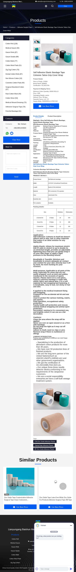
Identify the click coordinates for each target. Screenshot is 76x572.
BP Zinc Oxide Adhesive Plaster (44, 449)
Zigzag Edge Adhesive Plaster (44, 445)
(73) (16, 102)
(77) (11, 61)
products (12, 27)
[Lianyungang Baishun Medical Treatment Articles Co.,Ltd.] (14, 6)
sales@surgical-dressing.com (46, 1)
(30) (12, 48)
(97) (11, 52)
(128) (12, 43)
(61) (13, 111)
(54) (12, 98)
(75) (12, 70)
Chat (65, 6)
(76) (15, 107)
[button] (13, 486)
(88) (12, 57)
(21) (13, 65)
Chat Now (16, 140)
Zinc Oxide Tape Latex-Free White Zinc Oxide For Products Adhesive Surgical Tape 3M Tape (20, 499)
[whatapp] (7, 133)
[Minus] (71, 525)
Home (5, 27)
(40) (15, 83)
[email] (11, 133)
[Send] (71, 569)
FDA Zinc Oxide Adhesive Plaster (45, 441)
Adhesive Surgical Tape (24, 27)
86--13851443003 (67, 1)
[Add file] (36, 569)
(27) (15, 88)
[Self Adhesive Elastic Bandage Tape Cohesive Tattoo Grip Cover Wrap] (57, 54)
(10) (14, 78)
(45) (13, 94)
